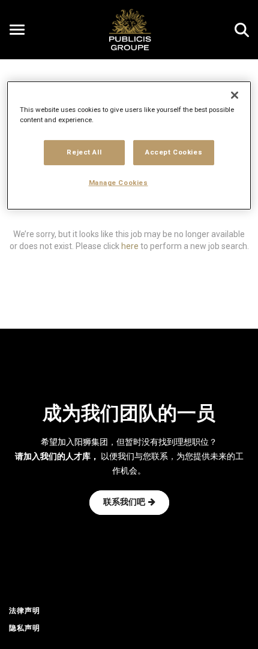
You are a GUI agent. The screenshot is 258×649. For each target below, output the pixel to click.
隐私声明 (24, 628)
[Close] (234, 95)
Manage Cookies (118, 182)
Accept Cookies (173, 152)
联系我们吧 (124, 502)
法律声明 (24, 611)
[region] (129, 145)
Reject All (84, 152)
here (130, 245)
